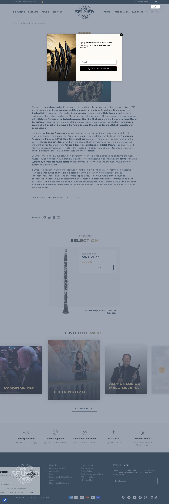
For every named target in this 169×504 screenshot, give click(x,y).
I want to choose (26, 492)
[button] (5, 500)
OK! (42, 492)
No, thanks (10, 492)
